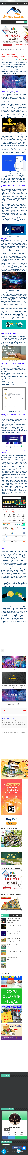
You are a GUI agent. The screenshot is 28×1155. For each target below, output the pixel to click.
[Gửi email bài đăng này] (22, 59)
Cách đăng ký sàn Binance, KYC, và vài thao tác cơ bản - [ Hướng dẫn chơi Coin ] (13, 686)
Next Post (23, 712)
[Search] (25, 22)
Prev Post (5, 712)
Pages (4, 3)
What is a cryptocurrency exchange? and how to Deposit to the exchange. (13, 703)
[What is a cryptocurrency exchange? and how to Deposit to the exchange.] (14, 701)
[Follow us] (24, 3)
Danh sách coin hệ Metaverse (13, 670)
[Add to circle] (22, 3)
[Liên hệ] (3, 1152)
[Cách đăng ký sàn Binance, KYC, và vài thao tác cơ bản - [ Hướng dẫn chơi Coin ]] (14, 684)
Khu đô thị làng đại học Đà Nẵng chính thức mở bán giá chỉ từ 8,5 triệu (14, 939)
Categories (6, 22)
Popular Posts (4, 915)
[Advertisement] (14, 637)
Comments (12, 915)
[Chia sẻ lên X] (16, 59)
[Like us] (18, 3)
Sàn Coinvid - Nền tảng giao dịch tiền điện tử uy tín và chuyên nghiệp (13, 920)
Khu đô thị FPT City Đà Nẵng (14, 964)
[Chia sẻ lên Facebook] (13, 59)
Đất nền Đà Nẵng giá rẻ (17, 1151)
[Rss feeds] (26, 3)
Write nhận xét (21, 732)
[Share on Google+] (19, 59)
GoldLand (7, 1129)
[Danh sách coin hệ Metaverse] (14, 668)
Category (18, 915)
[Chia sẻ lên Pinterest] (25, 59)
